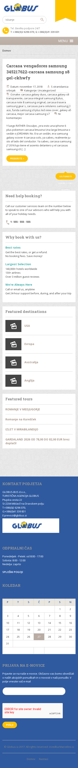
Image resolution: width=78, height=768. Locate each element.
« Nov (18, 650)
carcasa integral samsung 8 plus (43, 98)
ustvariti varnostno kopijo (65, 177)
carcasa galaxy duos (33, 94)
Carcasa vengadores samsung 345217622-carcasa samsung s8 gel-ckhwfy (37, 71)
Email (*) (8, 685)
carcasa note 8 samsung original (26, 102)
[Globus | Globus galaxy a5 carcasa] (39, 8)
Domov (6, 50)
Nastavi (43, 759)
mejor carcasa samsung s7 (33, 114)
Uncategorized (47, 90)
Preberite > (17, 158)
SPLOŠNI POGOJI (12, 572)
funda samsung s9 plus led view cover (35, 110)
